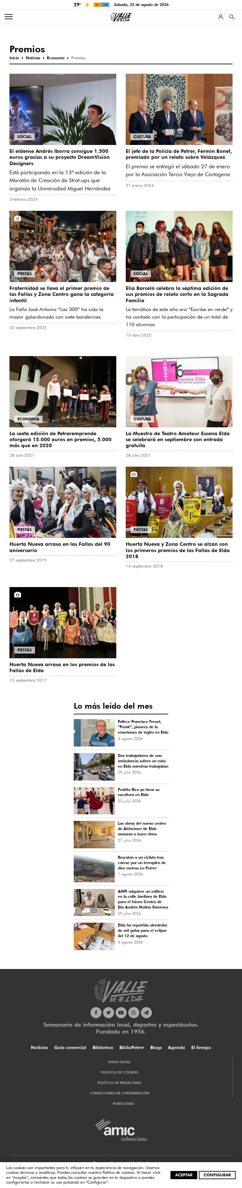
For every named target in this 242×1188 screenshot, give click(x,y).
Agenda (176, 1047)
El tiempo (201, 1047)
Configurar (217, 1174)
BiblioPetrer (131, 1047)
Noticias (39, 1047)
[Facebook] (95, 1013)
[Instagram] (133, 1013)
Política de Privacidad (119, 1083)
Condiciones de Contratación (119, 1093)
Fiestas (24, 273)
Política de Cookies (119, 1072)
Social (24, 136)
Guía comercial (70, 1047)
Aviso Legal (119, 1062)
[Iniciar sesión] (220, 16)
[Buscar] (231, 16)
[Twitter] (108, 1013)
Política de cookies (118, 1172)
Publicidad (123, 1103)
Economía (28, 419)
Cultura (142, 136)
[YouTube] (121, 1013)
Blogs (156, 1047)
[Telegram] (146, 1013)
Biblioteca (103, 1047)
